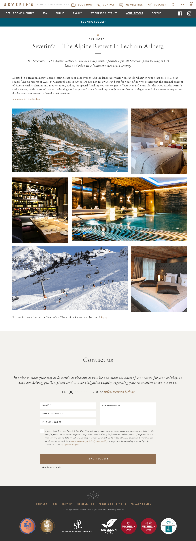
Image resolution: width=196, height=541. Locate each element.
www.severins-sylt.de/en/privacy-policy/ (89, 441)
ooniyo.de (120, 509)
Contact (41, 504)
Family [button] (77, 13)
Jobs (55, 504)
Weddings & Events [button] (103, 13)
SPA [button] (45, 13)
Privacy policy (141, 504)
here (104, 317)
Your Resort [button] (134, 13)
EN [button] (183, 5)
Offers (156, 13)
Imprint (67, 504)
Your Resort (54, 5)
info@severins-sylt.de (71, 444)
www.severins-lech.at (26, 99)
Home (40, 5)
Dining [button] (60, 13)
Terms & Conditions (112, 504)
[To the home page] (18, 4)
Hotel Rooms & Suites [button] (19, 13)
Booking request (93, 22)
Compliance (85, 504)
